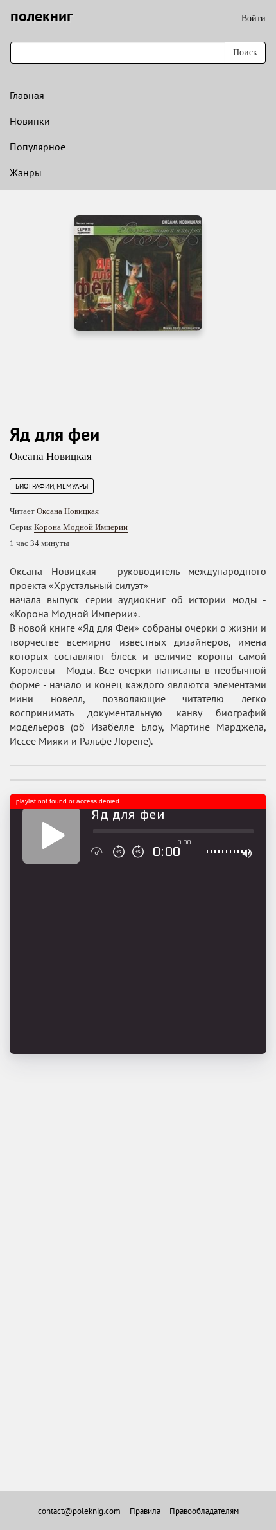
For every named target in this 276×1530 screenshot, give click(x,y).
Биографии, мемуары (51, 486)
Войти (253, 18)
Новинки (30, 120)
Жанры (26, 172)
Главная (27, 95)
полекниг (41, 16)
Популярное (37, 146)
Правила (145, 1511)
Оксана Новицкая (51, 456)
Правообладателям (204, 1511)
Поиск (245, 52)
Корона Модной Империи (81, 527)
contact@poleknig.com (79, 1511)
